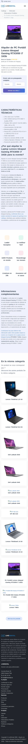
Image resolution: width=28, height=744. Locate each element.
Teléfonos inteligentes (7, 724)
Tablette (3, 713)
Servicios (3, 700)
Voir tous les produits (14, 618)
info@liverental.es (8, 677)
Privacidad (4, 708)
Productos (4, 698)
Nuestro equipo (5, 686)
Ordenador (12, 11)
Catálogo (3, 11)
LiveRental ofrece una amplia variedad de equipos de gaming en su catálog (14, 216)
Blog (2, 702)
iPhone (3, 726)
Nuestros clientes (6, 691)
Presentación (4, 689)
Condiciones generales (7, 706)
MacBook (3, 722)
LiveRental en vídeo (6, 682)
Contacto (3, 704)
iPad (2, 715)
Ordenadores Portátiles (10, 13)
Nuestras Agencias (6, 684)
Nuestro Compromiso (7, 693)
